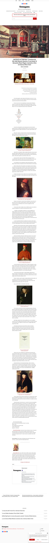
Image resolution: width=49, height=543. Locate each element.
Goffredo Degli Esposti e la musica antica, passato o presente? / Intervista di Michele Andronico (19, 516)
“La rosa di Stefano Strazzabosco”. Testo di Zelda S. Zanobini (12, 513)
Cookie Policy (36, 541)
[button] (47, 533)
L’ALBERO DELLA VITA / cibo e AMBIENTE (18, 12)
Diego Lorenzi (24, 468)
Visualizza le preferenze (44, 539)
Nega (38, 539)
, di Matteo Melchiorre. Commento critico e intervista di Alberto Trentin (17, 518)
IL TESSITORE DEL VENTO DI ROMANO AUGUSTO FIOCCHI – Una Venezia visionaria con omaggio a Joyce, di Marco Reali (28, 474)
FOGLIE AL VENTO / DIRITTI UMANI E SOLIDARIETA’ (27, 12)
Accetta (32, 539)
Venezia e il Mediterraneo (24, 66)
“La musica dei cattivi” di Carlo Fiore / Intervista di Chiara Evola (13, 510)
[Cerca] (35, 19)
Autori (34, 12)
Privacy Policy (40, 541)
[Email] (22, 470)
